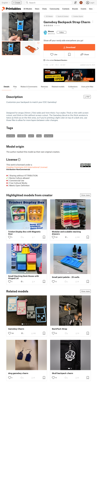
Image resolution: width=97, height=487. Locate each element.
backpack (48, 136)
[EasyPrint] (75, 3)
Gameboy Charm (16, 329)
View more (85, 195)
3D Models (49, 16)
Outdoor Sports (78, 16)
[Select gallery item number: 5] (74, 227)
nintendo (21, 136)
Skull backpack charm (62, 373)
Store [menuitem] (37, 9)
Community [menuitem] (54, 9)
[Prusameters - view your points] (81, 2)
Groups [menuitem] (92, 9)
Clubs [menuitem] (44, 9)
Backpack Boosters (60, 60)
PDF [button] (88, 97)
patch (31, 136)
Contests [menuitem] (65, 9)
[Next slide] (37, 48)
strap (39, 136)
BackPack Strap (59, 329)
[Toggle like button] (9, 237)
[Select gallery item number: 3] (28, 227)
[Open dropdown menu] (92, 21)
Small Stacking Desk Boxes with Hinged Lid (23, 277)
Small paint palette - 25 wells (65, 277)
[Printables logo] (11, 9)
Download (70, 47)
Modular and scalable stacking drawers (66, 233)
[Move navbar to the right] (93, 8)
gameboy (10, 136)
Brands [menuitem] (75, 9)
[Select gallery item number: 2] (26, 227)
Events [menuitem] (83, 9)
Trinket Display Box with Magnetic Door (24, 233)
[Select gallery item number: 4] (72, 227)
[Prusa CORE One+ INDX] (69, 75)
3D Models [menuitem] (27, 9)
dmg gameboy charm (18, 373)
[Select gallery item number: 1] (24, 227)
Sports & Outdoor (63, 16)
